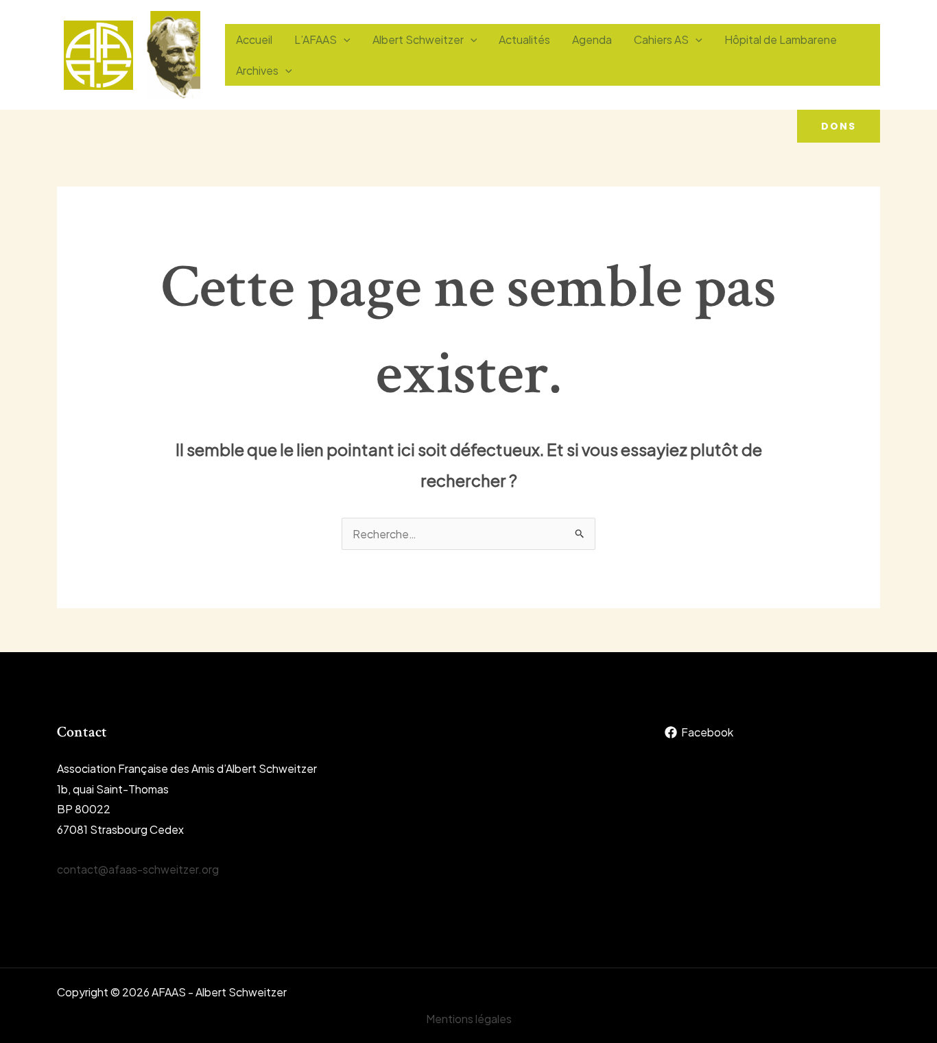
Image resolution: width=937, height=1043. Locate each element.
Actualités (524, 39)
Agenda (592, 39)
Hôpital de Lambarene (780, 39)
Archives (257, 70)
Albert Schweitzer (418, 39)
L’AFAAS (315, 39)
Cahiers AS (661, 39)
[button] (838, 126)
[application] (344, 39)
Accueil (254, 39)
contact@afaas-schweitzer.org (138, 869)
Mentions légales (469, 1018)
